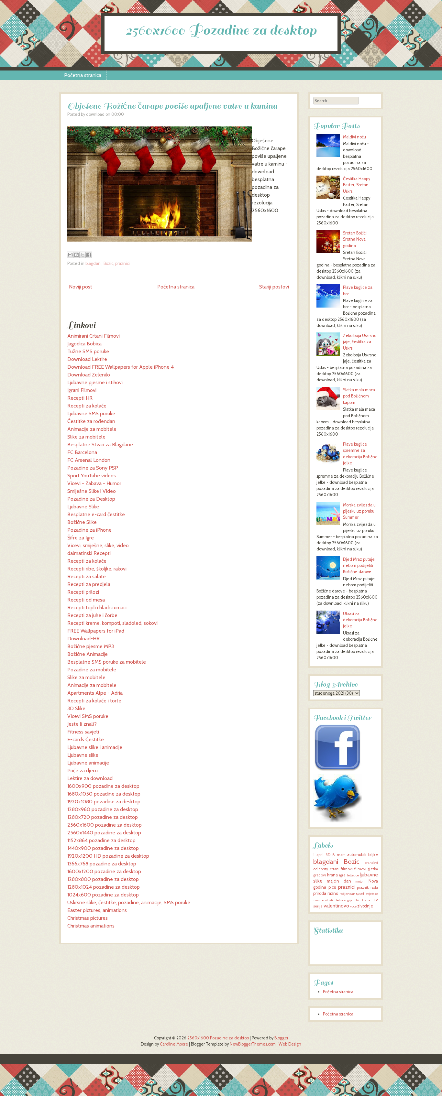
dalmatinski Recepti (89, 553)
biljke (373, 854)
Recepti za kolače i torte (94, 701)
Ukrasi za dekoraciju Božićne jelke (360, 619)
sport (360, 893)
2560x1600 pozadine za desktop (104, 825)
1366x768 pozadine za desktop (101, 864)
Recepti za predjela (88, 584)
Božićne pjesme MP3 (90, 646)
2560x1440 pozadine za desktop (104, 833)
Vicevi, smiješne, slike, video (98, 545)
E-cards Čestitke (85, 739)
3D (328, 854)
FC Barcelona (82, 452)
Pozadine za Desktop (91, 499)
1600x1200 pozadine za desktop (104, 871)
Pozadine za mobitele (91, 670)
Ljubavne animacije (88, 763)
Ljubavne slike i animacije (94, 747)
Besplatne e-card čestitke (96, 514)
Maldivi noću (354, 137)
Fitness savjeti (83, 732)
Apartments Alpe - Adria (95, 693)
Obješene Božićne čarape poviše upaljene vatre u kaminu (172, 106)
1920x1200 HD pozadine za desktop (108, 856)
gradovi (319, 875)
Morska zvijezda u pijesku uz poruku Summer (359, 511)
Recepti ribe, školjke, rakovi (97, 569)
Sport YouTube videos (91, 475)
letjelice (353, 875)
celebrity (320, 869)
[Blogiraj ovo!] (76, 255)
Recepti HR (80, 398)
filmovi (360, 869)
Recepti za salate (86, 576)
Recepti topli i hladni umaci (97, 607)
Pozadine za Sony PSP (92, 468)
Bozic (108, 263)
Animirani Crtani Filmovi (93, 336)
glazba (373, 869)
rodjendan (347, 894)
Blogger (281, 1038)
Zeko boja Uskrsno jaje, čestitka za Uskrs (359, 341)
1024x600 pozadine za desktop (103, 895)
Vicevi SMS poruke (87, 716)
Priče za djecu (82, 770)
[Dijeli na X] (82, 255)
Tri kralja (363, 900)
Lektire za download (90, 778)
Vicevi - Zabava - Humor (94, 483)
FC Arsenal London (88, 460)
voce (353, 906)
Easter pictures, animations (97, 910)
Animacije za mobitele (91, 429)
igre (342, 875)
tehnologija (344, 900)
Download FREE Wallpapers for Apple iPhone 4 (120, 367)
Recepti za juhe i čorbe (92, 615)
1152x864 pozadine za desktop (101, 840)
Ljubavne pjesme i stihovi (95, 382)
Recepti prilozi (83, 592)
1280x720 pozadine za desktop (102, 817)
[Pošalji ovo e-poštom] (70, 255)
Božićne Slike (82, 522)
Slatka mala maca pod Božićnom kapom (359, 396)
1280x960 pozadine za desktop (102, 809)
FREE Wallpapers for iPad (95, 631)
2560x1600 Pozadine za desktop (221, 30)
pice (332, 887)
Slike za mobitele (86, 437)
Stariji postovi (274, 287)
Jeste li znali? (82, 724)
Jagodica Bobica (84, 344)
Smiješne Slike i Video (91, 491)
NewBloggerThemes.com (253, 1044)
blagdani (93, 263)
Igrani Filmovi (81, 390)
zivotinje (365, 906)
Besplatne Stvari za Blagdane (100, 444)
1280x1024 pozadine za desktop (103, 887)
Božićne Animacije (87, 654)
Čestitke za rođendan (91, 421)
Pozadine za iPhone (89, 530)
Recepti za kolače (86, 406)
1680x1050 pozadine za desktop (103, 794)
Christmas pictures (87, 918)
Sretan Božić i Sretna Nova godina (355, 239)
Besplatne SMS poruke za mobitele (106, 662)
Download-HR (83, 638)
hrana (332, 875)
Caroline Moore (174, 1044)
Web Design (290, 1044)
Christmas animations (91, 926)
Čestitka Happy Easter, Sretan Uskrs (356, 184)
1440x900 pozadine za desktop (103, 848)
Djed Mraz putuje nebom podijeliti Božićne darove (359, 565)
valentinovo (336, 906)
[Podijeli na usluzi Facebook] (88, 255)
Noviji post (80, 287)
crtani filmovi (341, 869)
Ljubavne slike (82, 755)
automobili (356, 854)
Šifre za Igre (80, 538)
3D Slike (76, 708)
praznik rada (367, 887)
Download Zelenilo (88, 375)
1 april (318, 854)
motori (360, 881)
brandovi (371, 863)
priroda (319, 893)
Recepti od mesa (86, 600)
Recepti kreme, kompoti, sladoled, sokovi (112, 623)
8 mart (338, 854)
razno (332, 893)
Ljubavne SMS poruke (91, 413)
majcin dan (339, 881)
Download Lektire (87, 359)
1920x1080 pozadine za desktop (103, 801)
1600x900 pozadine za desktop (103, 786)
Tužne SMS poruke (88, 351)
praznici (122, 263)
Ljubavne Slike (83, 507)
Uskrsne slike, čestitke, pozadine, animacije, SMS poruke (128, 902)
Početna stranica (82, 75)
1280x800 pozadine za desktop (103, 879)
